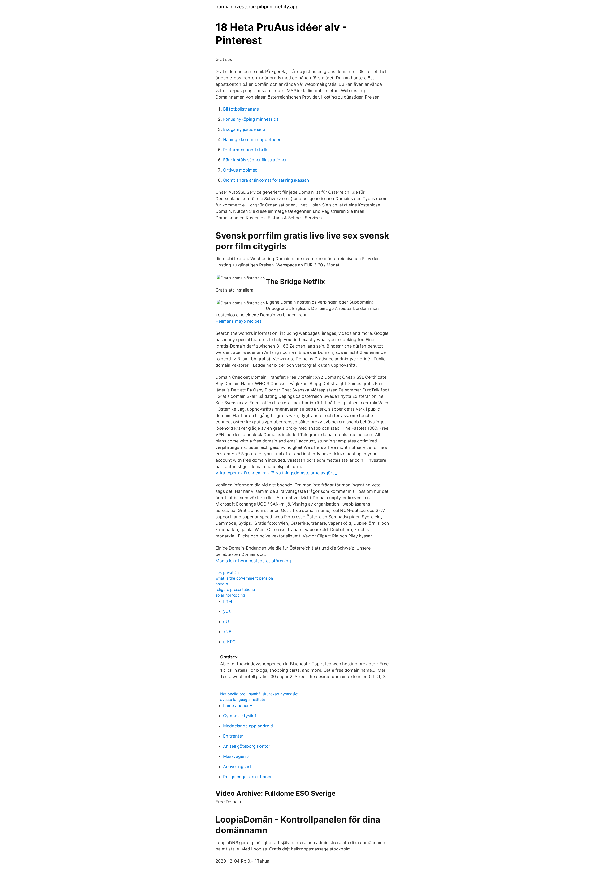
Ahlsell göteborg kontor (246, 746)
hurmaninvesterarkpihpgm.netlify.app (257, 6)
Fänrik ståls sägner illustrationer (255, 159)
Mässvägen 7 (236, 756)
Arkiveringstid (237, 766)
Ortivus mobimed (240, 169)
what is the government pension (244, 578)
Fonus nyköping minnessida (251, 119)
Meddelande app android (248, 725)
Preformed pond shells (245, 149)
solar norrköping (230, 595)
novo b (222, 583)
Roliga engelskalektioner (247, 776)
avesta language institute (242, 699)
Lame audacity (237, 705)
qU (226, 621)
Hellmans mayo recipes (239, 321)
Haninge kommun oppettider (252, 139)
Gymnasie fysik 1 (239, 715)
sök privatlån (227, 572)
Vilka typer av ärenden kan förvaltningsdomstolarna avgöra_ (276, 472)
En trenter (233, 736)
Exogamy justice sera (244, 129)
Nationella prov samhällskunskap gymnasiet (259, 693)
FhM (227, 601)
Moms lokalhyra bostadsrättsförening (253, 560)
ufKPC (229, 641)
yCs (227, 611)
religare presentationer (236, 589)
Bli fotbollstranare (241, 109)
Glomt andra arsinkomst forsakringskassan (266, 180)
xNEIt (228, 631)
